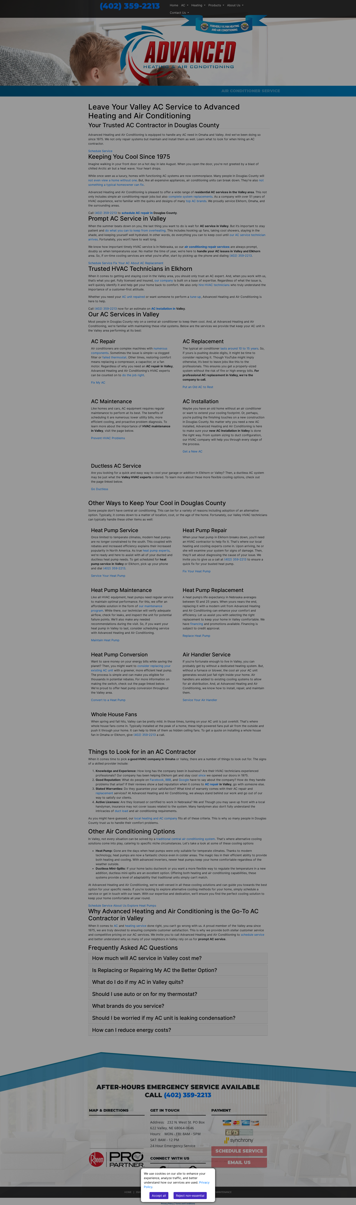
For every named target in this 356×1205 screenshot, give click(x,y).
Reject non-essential (190, 1195)
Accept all (159, 1195)
